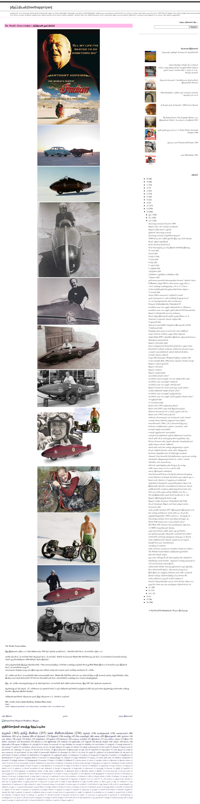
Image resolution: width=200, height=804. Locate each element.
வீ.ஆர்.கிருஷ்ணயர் (84, 797)
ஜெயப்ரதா (74, 779)
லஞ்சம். (82, 795)
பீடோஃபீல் (113, 784)
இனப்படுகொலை (60, 749)
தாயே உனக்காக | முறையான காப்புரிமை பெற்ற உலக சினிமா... (171, 548)
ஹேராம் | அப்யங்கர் (155, 366)
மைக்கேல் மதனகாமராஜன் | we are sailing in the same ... (170, 378)
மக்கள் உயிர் (129, 787)
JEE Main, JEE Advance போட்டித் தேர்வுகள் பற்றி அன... (169, 524)
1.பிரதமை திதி (154, 277)
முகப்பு (65, 716)
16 (147, 199)
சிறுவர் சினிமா (100, 776)
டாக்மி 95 (96, 779)
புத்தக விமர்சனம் (80, 757)
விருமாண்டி (6, 744)
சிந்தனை (60, 763)
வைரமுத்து (99, 768)
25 (147, 599)
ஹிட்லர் (57, 800)
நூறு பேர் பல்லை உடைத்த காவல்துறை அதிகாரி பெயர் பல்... (170, 584)
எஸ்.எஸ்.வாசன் (125, 771)
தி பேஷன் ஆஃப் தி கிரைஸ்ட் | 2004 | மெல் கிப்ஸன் (179, 105)
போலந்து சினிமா (109, 787)
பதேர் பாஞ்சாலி (29, 784)
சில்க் (109, 776)
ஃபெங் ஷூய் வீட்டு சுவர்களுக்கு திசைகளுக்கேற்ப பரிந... (169, 438)
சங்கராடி (5, 776)
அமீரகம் (76, 747)
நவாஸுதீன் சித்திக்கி (49, 752)
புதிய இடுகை (7, 716)
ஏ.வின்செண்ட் (21, 773)
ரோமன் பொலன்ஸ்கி (31, 768)
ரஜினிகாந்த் (52, 741)
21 (147, 205)
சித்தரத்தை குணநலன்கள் (158, 340)
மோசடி (126, 741)
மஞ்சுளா (7, 789)
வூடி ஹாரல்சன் (98, 797)
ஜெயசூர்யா (97, 763)
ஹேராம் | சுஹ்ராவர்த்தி (156, 372)
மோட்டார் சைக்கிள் (54, 706)
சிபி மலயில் (106, 747)
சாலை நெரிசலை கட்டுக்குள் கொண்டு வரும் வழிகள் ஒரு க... (171, 477)
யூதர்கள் (19, 792)
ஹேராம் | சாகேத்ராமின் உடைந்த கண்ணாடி (164, 313)
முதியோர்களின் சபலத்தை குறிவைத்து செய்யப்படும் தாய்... (170, 489)
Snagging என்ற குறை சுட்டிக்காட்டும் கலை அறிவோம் (168, 331)
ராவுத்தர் (110, 792)
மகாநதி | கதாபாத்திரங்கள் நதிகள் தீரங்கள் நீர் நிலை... (169, 351)
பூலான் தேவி (39, 787)
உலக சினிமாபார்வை (32, 706)
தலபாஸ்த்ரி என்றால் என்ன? (158, 375)
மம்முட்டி (93, 757)
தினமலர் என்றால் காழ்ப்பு (157, 554)
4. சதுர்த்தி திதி (154, 268)
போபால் (84, 787)
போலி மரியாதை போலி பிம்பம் (159, 244)
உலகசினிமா (44, 706)
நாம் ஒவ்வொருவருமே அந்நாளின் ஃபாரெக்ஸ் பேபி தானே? (170, 533)
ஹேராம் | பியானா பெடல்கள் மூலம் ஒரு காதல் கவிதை (168, 387)
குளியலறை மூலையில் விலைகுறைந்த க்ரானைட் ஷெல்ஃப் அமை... (172, 280)
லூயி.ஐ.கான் (102, 795)
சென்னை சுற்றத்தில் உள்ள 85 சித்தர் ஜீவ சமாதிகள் (167, 453)
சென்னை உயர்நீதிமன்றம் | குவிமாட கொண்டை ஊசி (168, 426)
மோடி (48, 749)
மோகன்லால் (25, 741)
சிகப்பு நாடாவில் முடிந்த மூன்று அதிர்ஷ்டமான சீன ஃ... (168, 492)
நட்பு (47, 747)
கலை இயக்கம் (85, 773)
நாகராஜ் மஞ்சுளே (19, 765)
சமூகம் (6, 733)
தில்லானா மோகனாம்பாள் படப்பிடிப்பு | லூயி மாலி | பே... (168, 411)
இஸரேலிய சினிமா (88, 771)
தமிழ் (128, 749)
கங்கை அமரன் (34, 773)
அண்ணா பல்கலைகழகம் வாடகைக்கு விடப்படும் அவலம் (169, 417)
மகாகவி (85, 765)
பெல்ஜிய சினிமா (51, 787)
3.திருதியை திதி (154, 271)
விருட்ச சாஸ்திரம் (20, 755)
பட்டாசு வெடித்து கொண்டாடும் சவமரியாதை (165, 301)
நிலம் (29, 765)
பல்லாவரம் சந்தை (49, 784)
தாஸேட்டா (114, 755)
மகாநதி (78, 744)
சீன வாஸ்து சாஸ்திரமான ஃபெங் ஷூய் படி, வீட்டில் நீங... (169, 512)
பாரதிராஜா (17, 749)
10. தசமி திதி (153, 250)
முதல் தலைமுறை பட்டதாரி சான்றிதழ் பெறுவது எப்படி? (168, 298)
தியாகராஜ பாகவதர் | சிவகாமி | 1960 (162, 223)
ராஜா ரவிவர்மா (117, 765)
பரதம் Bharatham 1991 (189, 155)
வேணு (107, 797)
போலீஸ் (119, 787)
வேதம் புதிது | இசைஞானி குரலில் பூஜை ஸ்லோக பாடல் (168, 316)
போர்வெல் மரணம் (95, 787)
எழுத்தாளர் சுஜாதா (61, 755)
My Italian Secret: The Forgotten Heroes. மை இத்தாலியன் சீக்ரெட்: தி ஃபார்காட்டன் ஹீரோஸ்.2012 (178, 118)
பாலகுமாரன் (59, 765)
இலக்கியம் (96, 739)
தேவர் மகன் (125, 747)
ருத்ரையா (18, 768)
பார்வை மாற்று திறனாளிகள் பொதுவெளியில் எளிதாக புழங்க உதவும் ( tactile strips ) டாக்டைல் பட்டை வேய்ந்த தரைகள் (178, 70)
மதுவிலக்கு (105, 765)
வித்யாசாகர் (89, 768)
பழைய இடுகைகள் (125, 716)
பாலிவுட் (116, 741)
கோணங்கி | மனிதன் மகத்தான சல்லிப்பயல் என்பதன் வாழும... (171, 348)
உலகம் (4, 763)
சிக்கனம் (82, 776)
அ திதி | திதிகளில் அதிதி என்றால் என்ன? (164, 390)
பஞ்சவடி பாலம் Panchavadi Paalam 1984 (182, 142)
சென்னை (6, 736)
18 (147, 202)
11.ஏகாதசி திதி (154, 292)
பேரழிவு (76, 787)
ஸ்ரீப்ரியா (49, 800)
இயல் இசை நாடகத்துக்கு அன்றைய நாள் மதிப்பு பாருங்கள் (170, 572)
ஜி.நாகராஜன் (86, 763)
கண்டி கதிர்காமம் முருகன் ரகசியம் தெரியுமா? (165, 578)
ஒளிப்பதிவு (76, 741)
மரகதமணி (35, 789)
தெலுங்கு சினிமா (30, 757)
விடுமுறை (39, 797)
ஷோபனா (109, 768)
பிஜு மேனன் (104, 784)
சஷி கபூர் (45, 776)
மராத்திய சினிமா (47, 789)
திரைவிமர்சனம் (7, 757)
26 (147, 602)
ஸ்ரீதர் (60, 760)
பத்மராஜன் (64, 752)
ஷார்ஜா (11, 800)
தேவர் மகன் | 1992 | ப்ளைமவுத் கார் (161, 414)
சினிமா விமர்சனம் (9, 741)
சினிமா (28, 739)
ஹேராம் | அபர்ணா (155, 369)
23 (147, 211)
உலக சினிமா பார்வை (112, 739)
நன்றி (63, 781)
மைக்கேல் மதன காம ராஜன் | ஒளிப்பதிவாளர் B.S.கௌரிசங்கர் (171, 310)
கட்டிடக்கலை (23, 736)
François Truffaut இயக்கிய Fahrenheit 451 (164, 304)
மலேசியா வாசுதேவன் (122, 757)
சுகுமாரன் (54, 744)
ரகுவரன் (28, 792)
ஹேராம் (55, 736)
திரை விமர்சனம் (127, 763)
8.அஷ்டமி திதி (153, 256)
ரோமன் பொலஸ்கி (54, 795)
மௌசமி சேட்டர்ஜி (8, 792)
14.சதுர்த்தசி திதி (155, 399)
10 (147, 181)
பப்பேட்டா (74, 752)
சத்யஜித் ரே (36, 744)
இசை (127, 739)
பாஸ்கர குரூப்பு (72, 784)
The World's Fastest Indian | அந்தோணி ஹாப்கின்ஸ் (30, 25)
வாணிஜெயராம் (7, 797)
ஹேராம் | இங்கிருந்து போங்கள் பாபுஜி (162, 498)
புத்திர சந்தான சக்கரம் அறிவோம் (160, 444)
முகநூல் (94, 789)
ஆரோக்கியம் (34, 755)
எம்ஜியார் (111, 744)
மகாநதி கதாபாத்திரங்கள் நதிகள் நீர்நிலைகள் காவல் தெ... (170, 435)
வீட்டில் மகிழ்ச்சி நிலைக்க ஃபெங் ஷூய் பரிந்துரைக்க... (168, 450)
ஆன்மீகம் (125, 736)
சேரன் (77, 763)
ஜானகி (13, 779)
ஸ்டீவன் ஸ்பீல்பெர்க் (37, 800)
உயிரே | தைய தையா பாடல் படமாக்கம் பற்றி (164, 468)
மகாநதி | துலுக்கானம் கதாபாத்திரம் (161, 432)
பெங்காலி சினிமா (113, 752)
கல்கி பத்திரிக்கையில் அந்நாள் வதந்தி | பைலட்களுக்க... (169, 539)
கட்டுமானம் (40, 736)
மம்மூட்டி (28, 749)
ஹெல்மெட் (126, 768)
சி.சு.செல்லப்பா (72, 776)
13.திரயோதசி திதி (155, 328)
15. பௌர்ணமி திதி (155, 402)
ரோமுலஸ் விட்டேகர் (69, 795)
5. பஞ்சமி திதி (153, 265)
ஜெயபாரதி (64, 779)
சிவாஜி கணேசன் (124, 744)
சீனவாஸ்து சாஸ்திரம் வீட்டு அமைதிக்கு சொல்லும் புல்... (169, 518)
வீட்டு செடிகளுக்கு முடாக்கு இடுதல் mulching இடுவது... (169, 247)
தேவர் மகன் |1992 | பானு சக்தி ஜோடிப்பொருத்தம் (166, 408)
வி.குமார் (18, 797)
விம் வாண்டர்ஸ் (70, 797)
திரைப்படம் (39, 741)
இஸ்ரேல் (99, 771)
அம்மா (91, 760)
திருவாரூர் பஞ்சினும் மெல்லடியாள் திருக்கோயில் (180, 52)
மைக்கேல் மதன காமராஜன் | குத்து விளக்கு (164, 393)
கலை (97, 736)
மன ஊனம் (16, 789)
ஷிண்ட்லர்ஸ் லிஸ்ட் (22, 800)
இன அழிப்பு (49, 771)
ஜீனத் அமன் (31, 779)
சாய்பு (63, 776)
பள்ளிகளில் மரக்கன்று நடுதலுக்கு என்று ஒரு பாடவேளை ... (170, 536)
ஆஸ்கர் (86, 733)
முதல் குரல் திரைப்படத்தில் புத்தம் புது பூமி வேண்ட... (167, 530)
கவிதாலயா (75, 755)
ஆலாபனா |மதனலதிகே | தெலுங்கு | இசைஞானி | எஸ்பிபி (169, 325)
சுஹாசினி (94, 749)
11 (147, 185)
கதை (66, 773)
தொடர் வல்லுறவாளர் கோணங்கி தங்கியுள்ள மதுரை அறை (170, 346)
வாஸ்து (67, 736)
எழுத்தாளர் (46, 755)
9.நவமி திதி (153, 253)
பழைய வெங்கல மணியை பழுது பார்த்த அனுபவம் (166, 334)
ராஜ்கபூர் (127, 765)
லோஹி (57, 768)
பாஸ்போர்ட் (83, 784)
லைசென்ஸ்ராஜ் (125, 795)
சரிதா (46, 744)
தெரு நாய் (43, 781)
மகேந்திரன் (94, 765)
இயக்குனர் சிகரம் (73, 771)
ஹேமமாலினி (6, 771)
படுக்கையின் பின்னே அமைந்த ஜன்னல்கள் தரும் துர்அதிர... (171, 566)
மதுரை (68, 747)
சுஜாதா (17, 744)
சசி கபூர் (13, 776)
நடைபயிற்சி (34, 752)
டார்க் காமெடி (107, 779)
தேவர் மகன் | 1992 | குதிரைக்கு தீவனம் (163, 405)
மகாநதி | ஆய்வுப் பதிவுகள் (158, 354)
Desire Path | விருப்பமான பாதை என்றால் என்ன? (166, 521)
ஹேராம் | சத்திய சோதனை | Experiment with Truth (167, 501)
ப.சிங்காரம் (122, 781)
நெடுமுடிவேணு (55, 757)
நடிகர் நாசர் (54, 781)
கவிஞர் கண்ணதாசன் (90, 747)
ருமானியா (41, 795)
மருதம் (68, 789)
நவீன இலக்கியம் (73, 781)
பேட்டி (70, 787)
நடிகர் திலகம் (22, 752)
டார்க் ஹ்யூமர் (118, 749)
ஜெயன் (106, 763)
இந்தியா (26, 744)
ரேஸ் (63, 706)
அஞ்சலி (88, 741)
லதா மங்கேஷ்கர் (46, 768)
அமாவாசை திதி (154, 507)
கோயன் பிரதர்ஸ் (102, 741)
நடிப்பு (41, 747)
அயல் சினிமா (100, 744)
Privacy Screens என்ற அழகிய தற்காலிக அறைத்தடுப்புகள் (170, 441)
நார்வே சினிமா (94, 781)
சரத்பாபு (85, 755)
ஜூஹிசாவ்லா (42, 779)
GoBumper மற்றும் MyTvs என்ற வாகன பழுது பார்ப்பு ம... (169, 283)
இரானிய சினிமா (125, 760)
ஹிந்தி (118, 768)
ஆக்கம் (16, 747)
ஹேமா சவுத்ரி (66, 800)
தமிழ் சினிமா (29, 733)
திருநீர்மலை (126, 755)
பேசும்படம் (62, 787)
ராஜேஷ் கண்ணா (18, 760)
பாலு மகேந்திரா (67, 744)
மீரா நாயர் (126, 752)
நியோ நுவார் (106, 781)
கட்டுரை (58, 773)
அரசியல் (64, 741)
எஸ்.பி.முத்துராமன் (8, 773)
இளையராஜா (73, 749)
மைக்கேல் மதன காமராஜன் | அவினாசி (163, 381)
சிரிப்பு (90, 776)
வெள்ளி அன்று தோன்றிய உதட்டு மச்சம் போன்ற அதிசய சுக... (171, 581)
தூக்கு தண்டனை (31, 781)
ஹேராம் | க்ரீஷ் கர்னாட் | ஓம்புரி (159, 229)
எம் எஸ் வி (12, 763)
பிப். (150, 217)
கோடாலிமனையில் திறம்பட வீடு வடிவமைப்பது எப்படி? (168, 569)
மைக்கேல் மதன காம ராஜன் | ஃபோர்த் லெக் (164, 384)
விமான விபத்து (58, 797)
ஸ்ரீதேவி (69, 760)
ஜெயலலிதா (106, 749)
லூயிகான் (113, 795)
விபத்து (47, 797)
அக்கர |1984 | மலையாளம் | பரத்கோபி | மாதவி (165, 295)
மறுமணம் (76, 789)
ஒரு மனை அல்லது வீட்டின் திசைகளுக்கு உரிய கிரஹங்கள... (170, 557)
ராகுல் (49, 792)
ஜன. (150, 214)
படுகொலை (17, 784)
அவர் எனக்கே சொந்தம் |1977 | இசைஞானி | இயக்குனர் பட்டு (171, 510)
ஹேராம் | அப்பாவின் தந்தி (158, 343)
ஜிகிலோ (21, 779)
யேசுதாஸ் (5, 760)
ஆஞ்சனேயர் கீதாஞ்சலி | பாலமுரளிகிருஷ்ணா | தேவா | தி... (170, 483)
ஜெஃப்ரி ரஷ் (54, 779)
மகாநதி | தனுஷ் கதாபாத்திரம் (159, 429)
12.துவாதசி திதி (154, 322)
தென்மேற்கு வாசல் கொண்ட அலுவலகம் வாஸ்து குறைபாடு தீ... (172, 560)
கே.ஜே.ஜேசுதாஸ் (98, 773)
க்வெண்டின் (126, 773)
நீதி (115, 781)
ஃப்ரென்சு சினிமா (80, 760)
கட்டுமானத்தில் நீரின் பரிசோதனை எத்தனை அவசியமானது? (171, 360)
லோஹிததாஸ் (33, 760)
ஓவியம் (52, 739)
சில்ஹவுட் (117, 776)
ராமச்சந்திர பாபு (99, 792)
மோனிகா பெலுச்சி (124, 789)
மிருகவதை (85, 789)
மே (150, 590)
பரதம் (38, 784)
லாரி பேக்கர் (6, 755)
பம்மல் (83, 752)
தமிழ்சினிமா (40, 739)
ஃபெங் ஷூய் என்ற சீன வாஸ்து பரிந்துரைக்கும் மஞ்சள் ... (169, 447)
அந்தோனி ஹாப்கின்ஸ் (17, 706)
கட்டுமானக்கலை (47, 773)
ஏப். (150, 587)
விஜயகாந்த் (67, 768)
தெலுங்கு (7, 765)
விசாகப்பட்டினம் (28, 797)
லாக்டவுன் (91, 795)
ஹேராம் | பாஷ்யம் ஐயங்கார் (158, 363)
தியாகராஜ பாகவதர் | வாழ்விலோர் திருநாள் (164, 235)
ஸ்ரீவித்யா (88, 744)
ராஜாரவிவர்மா (70, 792)
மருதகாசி (59, 789)
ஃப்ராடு (18, 739)
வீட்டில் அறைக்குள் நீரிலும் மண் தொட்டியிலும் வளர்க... (169, 504)
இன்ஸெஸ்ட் (60, 771)
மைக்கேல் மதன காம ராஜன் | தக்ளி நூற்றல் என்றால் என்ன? (170, 396)
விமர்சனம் (64, 739)
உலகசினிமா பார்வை (29, 747)
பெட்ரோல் (76, 765)
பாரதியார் (67, 757)
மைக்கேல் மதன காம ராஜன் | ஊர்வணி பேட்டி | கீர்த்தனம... (170, 307)
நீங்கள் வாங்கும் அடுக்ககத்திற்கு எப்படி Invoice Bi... (168, 575)
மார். (150, 220)
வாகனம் (44, 760)
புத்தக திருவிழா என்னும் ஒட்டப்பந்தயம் (183, 64)
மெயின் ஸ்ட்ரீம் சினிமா (107, 789)
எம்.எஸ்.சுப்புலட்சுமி (111, 771)
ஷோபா (52, 760)
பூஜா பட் (13, 787)
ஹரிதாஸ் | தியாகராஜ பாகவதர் (159, 232)
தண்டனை (5, 781)
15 (147, 196)
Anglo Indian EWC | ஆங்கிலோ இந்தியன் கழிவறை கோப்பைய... (172, 337)
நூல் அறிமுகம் (57, 747)
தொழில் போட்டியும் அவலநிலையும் (161, 542)
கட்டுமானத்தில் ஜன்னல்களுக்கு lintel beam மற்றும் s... (169, 289)
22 (147, 208)
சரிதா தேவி (36, 776)
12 (147, 187)
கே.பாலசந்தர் (82, 736)
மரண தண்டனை (105, 757)
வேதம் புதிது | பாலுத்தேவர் (158, 241)
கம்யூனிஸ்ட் (74, 773)
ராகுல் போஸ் (58, 792)
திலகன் (115, 747)
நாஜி (84, 781)
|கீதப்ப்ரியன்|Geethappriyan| (31, 7)
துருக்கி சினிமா (17, 781)
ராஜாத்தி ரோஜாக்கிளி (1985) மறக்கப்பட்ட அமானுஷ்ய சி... (170, 515)
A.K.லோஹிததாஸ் (19, 771)
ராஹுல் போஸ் (120, 792)
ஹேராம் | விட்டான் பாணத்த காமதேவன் (163, 226)
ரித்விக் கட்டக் (7, 768)
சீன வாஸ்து (6, 747)
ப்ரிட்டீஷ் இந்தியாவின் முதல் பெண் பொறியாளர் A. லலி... (169, 495)
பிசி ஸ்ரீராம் (93, 784)
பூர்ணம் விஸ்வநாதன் (25, 787)
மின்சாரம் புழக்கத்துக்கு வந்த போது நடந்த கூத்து (166, 465)
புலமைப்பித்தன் (124, 784)
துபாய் (18, 757)
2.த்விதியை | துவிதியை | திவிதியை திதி (163, 274)
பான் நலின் (61, 784)
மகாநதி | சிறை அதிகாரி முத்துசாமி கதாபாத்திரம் (166, 420)
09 (147, 178)
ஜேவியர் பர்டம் (85, 779)
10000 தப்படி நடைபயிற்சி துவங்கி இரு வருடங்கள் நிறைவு (170, 238)
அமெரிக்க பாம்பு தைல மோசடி (159, 462)
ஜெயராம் (104, 755)
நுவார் (36, 765)
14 (147, 193)
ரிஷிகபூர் (31, 795)
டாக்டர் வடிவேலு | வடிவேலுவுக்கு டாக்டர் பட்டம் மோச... (168, 286)
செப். (151, 593)
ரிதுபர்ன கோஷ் (20, 795)
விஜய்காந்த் (78, 768)
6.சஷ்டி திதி (152, 262)
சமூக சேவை (51, 763)
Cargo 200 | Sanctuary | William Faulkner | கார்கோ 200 (169, 357)
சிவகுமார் (94, 755)
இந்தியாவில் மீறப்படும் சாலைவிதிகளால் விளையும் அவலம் (170, 486)
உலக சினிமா (7, 739)
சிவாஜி (125, 776)
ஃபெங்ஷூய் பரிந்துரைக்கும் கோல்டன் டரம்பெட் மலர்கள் (169, 459)
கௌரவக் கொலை (113, 773)
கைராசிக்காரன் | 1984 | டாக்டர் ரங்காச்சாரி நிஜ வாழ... (168, 423)
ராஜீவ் (80, 792)
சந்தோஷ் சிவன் (24, 776)
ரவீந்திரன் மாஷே (39, 792)
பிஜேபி (68, 765)
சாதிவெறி (54, 776)
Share (7, 704)
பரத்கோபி (100, 752)
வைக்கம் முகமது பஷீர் (119, 797)
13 (147, 190)
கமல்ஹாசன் (103, 733)
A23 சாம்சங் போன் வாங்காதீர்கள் (161, 563)
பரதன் (91, 752)
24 (147, 596)
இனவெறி (114, 760)
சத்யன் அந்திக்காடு (37, 763)
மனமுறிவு (26, 789)
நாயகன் (43, 757)
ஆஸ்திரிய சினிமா (102, 760)
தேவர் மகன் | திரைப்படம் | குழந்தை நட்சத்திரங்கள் (167, 480)
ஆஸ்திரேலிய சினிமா (35, 771)
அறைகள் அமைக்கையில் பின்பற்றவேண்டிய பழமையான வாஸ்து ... (173, 456)
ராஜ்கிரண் (88, 792)
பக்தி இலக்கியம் (46, 765)
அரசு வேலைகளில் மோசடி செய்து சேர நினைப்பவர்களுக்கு (170, 474)
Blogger (175, 610)
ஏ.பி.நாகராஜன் (23, 763)
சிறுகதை (69, 763)
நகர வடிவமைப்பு (7, 752)
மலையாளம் (122, 733)
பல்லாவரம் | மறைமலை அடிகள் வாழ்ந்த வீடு (164, 319)
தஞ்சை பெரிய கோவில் (122, 779)
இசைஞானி (110, 736)
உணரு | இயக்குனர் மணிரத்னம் (160, 471)
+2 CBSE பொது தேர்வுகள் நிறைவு (161, 527)
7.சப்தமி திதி (153, 259)
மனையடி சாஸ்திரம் (79, 739)
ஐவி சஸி (85, 749)
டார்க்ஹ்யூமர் (115, 763)
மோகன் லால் (38, 749)
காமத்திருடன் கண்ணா (157, 545)
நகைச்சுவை (6, 749)
